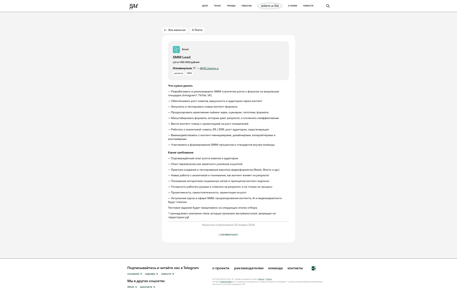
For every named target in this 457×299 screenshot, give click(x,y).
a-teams (292, 6)
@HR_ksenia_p (209, 68)
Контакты (295, 268)
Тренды (231, 6)
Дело (205, 6)
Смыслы (246, 6)
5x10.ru (269, 279)
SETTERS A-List (270, 5)
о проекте (220, 268)
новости (308, 6)
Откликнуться (228, 234)
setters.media (226, 282)
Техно (217, 6)
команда (275, 268)
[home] (134, 6)
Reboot (261, 279)
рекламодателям (248, 268)
